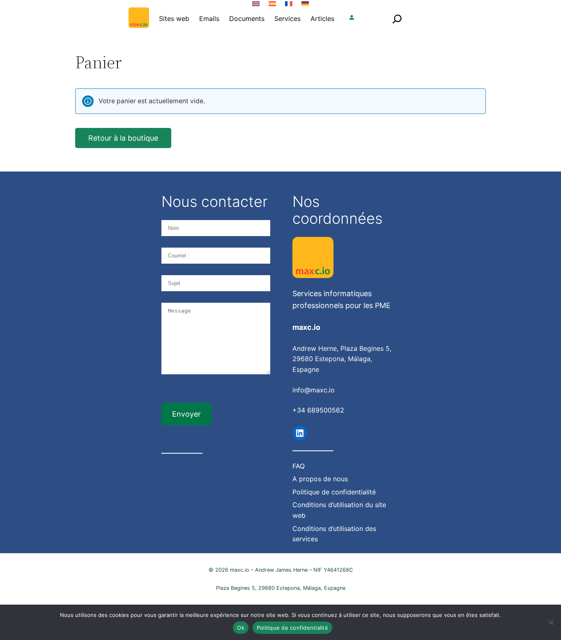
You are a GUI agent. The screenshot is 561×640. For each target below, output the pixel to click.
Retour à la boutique (123, 138)
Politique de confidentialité (292, 627)
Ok (240, 627)
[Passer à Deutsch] (305, 3)
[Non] (551, 622)
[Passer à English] (256, 3)
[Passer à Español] (272, 3)
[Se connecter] (351, 18)
